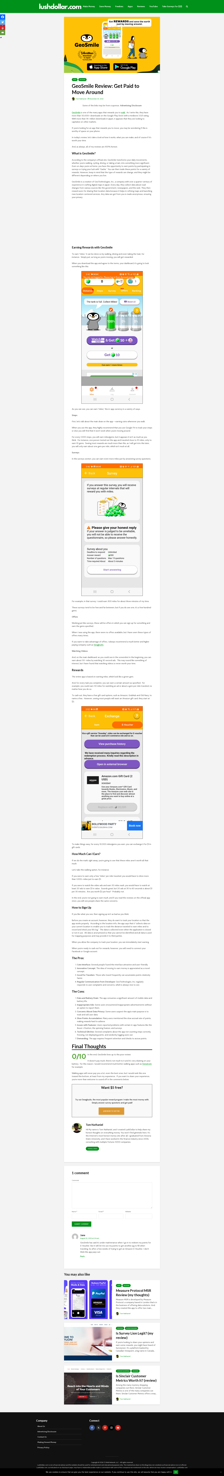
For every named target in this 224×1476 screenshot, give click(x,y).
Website (128, 1211)
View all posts (92, 1149)
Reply (82, 1256)
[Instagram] (111, 1427)
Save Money (105, 6)
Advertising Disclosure (131, 105)
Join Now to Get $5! (111, 1111)
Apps (130, 6)
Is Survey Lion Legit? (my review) (134, 1335)
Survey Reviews (131, 1328)
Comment (75, 1180)
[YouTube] (118, 1427)
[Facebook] (2, 17)
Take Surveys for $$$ (172, 6)
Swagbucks (98, 645)
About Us (41, 1426)
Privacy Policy (43, 1447)
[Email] (2, 32)
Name (74, 1211)
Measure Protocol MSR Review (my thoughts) (133, 1292)
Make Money (89, 6)
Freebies (119, 6)
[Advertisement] (112, 223)
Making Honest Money (46, 1442)
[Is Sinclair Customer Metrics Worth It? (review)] (88, 1385)
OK (176, 1472)
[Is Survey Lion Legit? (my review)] (88, 1342)
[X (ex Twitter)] (98, 1427)
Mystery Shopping (123, 1371)
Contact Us (42, 1437)
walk (123, 112)
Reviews (141, 6)
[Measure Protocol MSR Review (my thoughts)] (88, 1299)
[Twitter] (2, 22)
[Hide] (1, 38)
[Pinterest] (105, 1427)
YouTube (153, 6)
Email (101, 1211)
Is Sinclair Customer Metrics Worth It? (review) (136, 1378)
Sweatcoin (147, 1064)
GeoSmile (76, 112)
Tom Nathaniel (80, 99)
